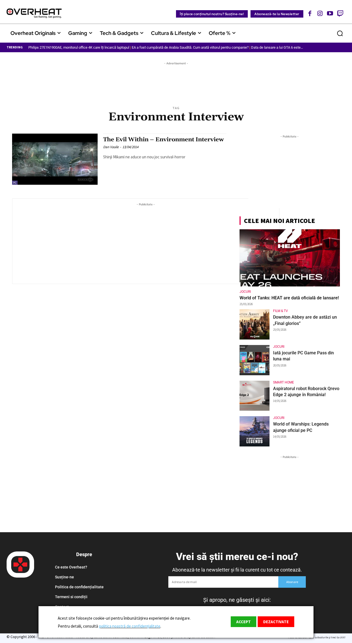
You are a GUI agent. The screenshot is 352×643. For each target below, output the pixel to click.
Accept (243, 621)
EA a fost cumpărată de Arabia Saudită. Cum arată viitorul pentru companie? (190, 47)
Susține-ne (64, 577)
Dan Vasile (111, 147)
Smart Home (283, 382)
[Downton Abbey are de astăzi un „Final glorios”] (255, 324)
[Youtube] (330, 13)
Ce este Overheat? (71, 567)
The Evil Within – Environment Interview (163, 139)
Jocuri (245, 291)
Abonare (292, 582)
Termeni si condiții (71, 597)
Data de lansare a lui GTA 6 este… (277, 47)
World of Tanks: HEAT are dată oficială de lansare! (289, 297)
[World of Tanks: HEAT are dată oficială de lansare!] (290, 257)
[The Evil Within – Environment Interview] (55, 159)
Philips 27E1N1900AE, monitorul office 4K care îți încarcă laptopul (78, 47)
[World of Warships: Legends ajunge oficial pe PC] (255, 431)
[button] (339, 33)
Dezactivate (276, 621)
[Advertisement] (176, 78)
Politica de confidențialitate (79, 587)
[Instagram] (320, 13)
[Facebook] (310, 13)
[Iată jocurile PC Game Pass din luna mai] (255, 360)
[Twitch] (340, 13)
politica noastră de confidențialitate (129, 626)
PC (14, 182)
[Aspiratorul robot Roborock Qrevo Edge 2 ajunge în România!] (255, 396)
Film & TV (280, 311)
